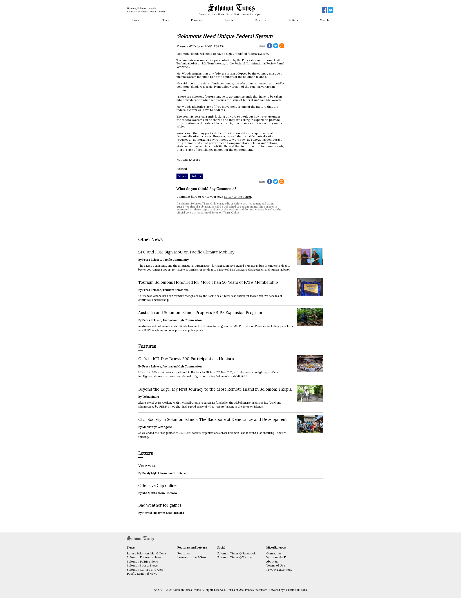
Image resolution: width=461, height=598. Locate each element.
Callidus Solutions (295, 590)
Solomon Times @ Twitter (235, 557)
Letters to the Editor (191, 557)
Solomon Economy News (144, 557)
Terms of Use (275, 565)
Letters (293, 20)
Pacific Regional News (142, 573)
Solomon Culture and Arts (145, 569)
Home (136, 20)
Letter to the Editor (237, 196)
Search (324, 20)
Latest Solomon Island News (147, 553)
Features (261, 20)
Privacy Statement (279, 569)
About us (272, 561)
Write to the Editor (279, 557)
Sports (229, 20)
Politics (196, 176)
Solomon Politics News (142, 561)
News (165, 20)
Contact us (273, 553)
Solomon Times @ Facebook (236, 553)
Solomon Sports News (142, 565)
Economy (197, 20)
